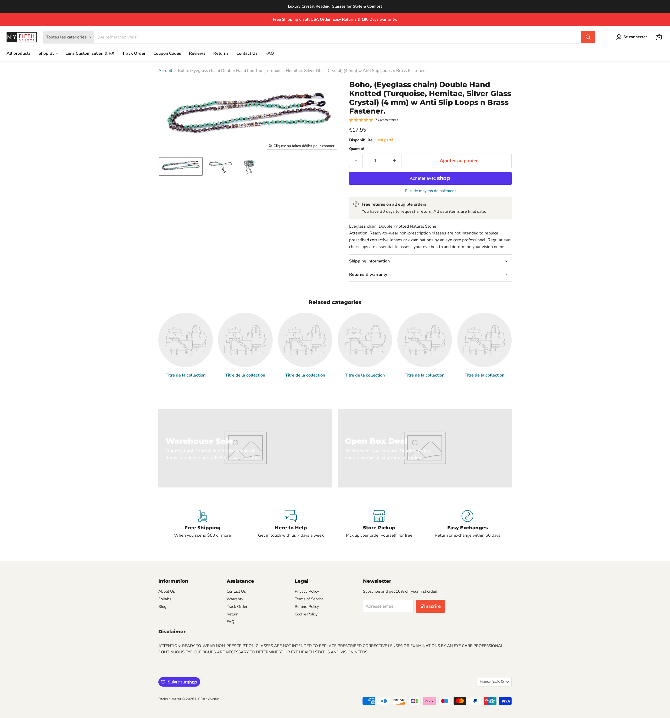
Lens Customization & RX (89, 53)
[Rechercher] (588, 37)
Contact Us (247, 53)
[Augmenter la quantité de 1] (394, 161)
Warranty (235, 599)
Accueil (165, 70)
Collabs (164, 599)
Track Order (134, 53)
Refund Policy (307, 606)
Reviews (197, 53)
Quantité (356, 149)
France (492, 681)
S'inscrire (430, 606)
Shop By (46, 53)
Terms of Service (309, 599)
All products (19, 53)
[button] (632, 37)
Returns (220, 53)
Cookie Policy (306, 614)
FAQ (269, 53)
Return (232, 614)
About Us (166, 591)
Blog (162, 606)
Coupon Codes (167, 53)
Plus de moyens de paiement (430, 191)
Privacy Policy (307, 591)
